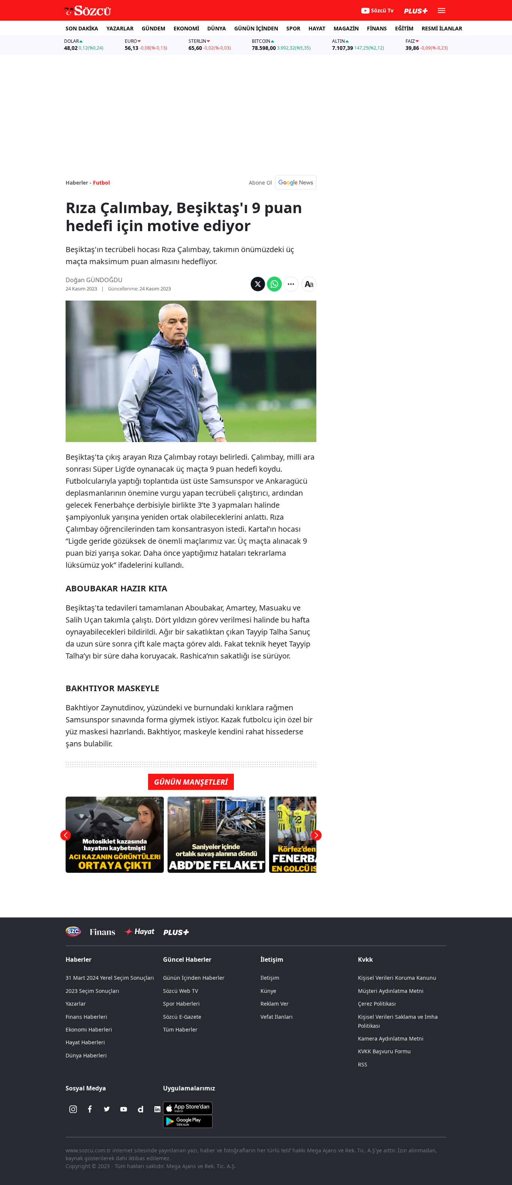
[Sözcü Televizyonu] (73, 931)
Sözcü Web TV (180, 990)
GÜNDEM (153, 28)
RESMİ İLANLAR (442, 28)
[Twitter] (106, 1109)
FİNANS (377, 28)
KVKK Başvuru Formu (384, 1051)
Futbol (101, 182)
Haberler (78, 959)
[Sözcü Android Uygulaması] (188, 1121)
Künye (268, 990)
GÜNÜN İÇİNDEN (256, 28)
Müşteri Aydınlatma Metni (391, 990)
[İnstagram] (73, 1109)
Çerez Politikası (377, 1003)
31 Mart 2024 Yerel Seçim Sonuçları (110, 977)
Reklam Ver (274, 1003)
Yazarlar (76, 1003)
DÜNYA (216, 28)
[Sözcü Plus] (176, 931)
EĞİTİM (404, 28)
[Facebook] (89, 1109)
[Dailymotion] (140, 1109)
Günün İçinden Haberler (194, 977)
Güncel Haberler (187, 959)
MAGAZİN (346, 28)
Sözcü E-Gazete (182, 1016)
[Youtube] (123, 1109)
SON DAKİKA (82, 28)
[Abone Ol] (295, 182)
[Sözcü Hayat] (139, 931)
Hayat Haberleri (85, 1042)
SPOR (293, 28)
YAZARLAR (119, 28)
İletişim (269, 977)
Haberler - (78, 182)
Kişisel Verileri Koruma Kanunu (397, 977)
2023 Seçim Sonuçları (92, 990)
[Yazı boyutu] (308, 284)
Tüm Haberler (180, 1029)
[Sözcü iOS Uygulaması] (188, 1108)
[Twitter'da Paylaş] (257, 284)
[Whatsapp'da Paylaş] (274, 284)
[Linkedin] (157, 1109)
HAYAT (316, 28)
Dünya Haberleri (86, 1055)
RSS (362, 1064)
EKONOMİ (186, 28)
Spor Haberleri (181, 1003)
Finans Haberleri (86, 1016)
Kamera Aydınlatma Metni (391, 1038)
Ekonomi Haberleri (89, 1029)
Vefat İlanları (276, 1016)
